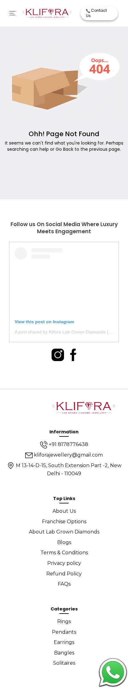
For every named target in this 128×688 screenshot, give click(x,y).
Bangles (64, 653)
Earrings (64, 642)
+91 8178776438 (68, 444)
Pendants (64, 632)
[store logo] (47, 13)
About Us (64, 511)
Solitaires (64, 663)
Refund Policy (64, 574)
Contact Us (96, 13)
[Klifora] (84, 407)
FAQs (64, 584)
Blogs (64, 542)
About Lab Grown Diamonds (64, 532)
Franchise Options (64, 522)
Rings (64, 621)
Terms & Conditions (64, 553)
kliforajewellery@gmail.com (68, 455)
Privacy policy (64, 563)
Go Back (64, 149)
